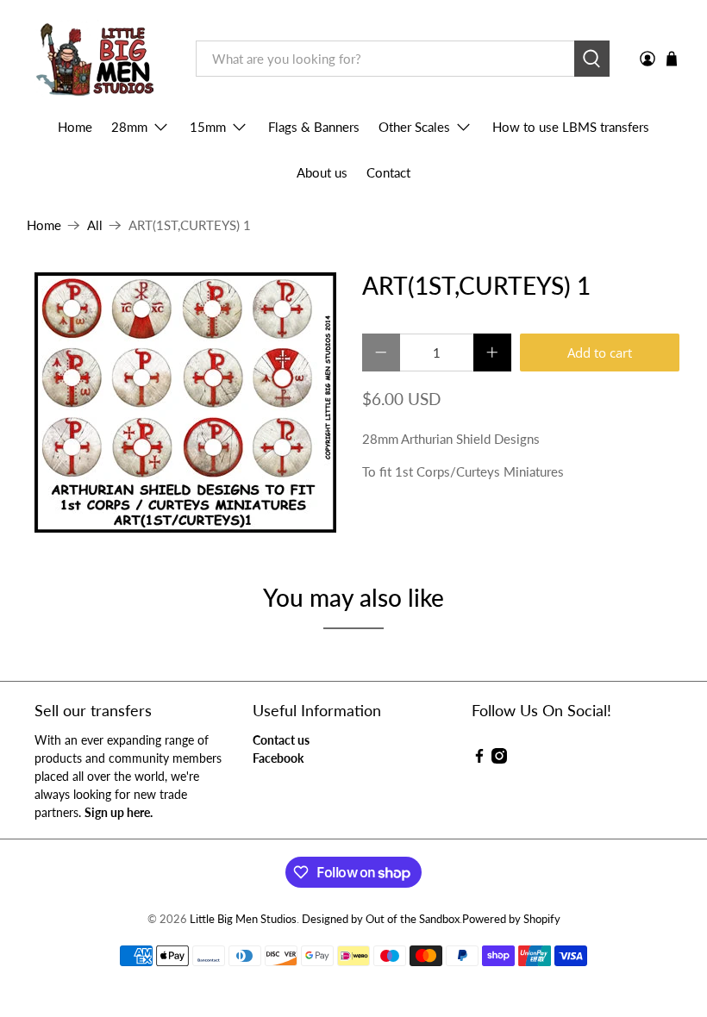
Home (75, 126)
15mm (208, 126)
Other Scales (414, 126)
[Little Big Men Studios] (99, 59)
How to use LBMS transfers (570, 126)
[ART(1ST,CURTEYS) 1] (186, 402)
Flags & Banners (314, 126)
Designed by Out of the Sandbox (381, 919)
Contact (388, 172)
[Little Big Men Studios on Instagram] (499, 759)
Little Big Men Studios (243, 919)
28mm (129, 126)
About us (322, 172)
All (95, 225)
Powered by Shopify (511, 919)
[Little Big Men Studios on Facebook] (479, 759)
